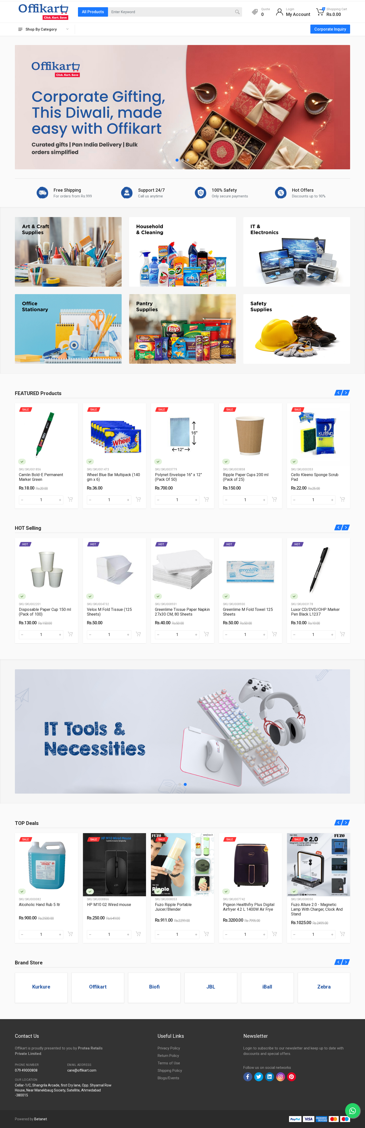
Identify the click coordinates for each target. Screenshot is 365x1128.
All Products (93, 11)
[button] (177, 160)
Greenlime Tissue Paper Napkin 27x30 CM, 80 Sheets (114, 612)
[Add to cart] (70, 499)
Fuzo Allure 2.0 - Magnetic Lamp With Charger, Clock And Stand (249, 909)
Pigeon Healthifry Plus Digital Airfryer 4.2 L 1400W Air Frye (180, 907)
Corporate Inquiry (330, 29)
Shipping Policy (170, 1070)
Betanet (40, 1119)
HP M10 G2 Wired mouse (41, 904)
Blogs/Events (168, 1078)
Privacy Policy (169, 1048)
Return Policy (168, 1055)
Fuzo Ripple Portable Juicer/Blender (105, 907)
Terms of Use (169, 1063)
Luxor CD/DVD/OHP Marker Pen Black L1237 (247, 612)
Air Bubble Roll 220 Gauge (313, 474)
